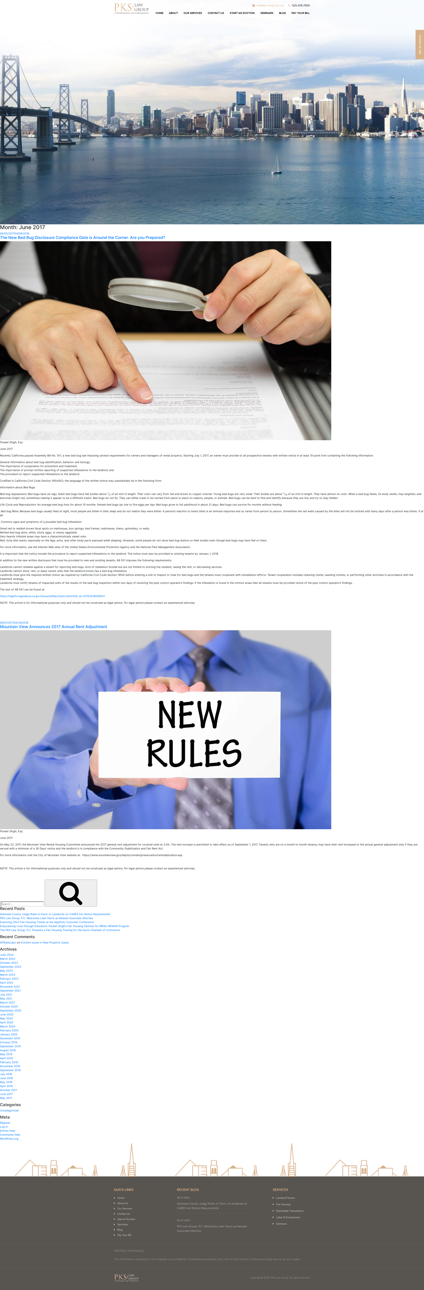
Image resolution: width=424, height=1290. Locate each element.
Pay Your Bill (301, 13)
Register (5, 1122)
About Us (122, 1203)
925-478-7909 (301, 5)
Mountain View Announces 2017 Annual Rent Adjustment (53, 626)
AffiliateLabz (8, 942)
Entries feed (7, 1130)
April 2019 (6, 1058)
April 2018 (6, 1086)
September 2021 (10, 990)
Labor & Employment (288, 1217)
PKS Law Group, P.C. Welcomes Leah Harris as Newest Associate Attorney (46, 918)
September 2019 (10, 1046)
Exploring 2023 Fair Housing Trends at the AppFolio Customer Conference (47, 922)
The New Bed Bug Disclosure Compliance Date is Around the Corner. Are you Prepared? (82, 237)
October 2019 (8, 1042)
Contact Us (216, 13)
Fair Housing (283, 1204)
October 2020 (9, 1006)
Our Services (193, 13)
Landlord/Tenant (285, 1198)
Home (159, 13)
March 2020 (7, 1026)
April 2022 (6, 982)
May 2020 (6, 1018)
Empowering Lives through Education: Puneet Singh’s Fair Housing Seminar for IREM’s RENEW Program (64, 926)
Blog (282, 13)
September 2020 (10, 1010)
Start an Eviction (242, 13)
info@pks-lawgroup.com (270, 5)
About (173, 13)
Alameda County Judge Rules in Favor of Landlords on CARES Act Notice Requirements (55, 914)
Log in (4, 1126)
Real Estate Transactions (289, 1211)
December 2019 (10, 1038)
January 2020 (8, 1034)
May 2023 (6, 970)
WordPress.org (9, 1138)
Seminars (266, 13)
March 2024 (7, 958)
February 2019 (9, 1062)
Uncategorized (9, 1110)
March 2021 (7, 1002)
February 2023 (9, 978)
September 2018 (10, 1070)
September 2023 (10, 966)
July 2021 (6, 994)
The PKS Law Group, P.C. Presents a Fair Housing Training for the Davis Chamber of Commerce (60, 930)
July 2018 (6, 1074)
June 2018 (6, 1078)
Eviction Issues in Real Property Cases (45, 942)
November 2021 (10, 986)
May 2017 (6, 1098)
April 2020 (6, 1022)
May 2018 (6, 1082)
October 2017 (8, 1090)
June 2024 (6, 954)
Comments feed (10, 1134)
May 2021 (6, 998)
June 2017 (6, 1094)
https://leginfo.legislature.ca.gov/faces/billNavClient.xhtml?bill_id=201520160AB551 (52, 596)
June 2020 (6, 1014)
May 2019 (6, 1054)
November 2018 (10, 1066)
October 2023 (9, 962)
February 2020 (9, 1030)
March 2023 (7, 974)
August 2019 (8, 1050)
